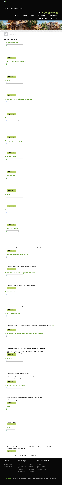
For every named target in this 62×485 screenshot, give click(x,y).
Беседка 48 (8, 358)
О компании (53, 15)
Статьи (31, 464)
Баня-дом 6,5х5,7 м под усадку (15, 385)
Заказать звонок (41, 469)
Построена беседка (11, 42)
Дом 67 (7, 406)
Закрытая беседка (11, 156)
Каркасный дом (10, 292)
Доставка (20, 469)
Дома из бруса (8, 464)
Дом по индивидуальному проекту (16, 254)
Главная (17, 15)
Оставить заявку (41, 468)
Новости (31, 466)
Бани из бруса (8, 466)
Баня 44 (7, 428)
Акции (33, 15)
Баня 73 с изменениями (12, 313)
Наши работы (43, 18)
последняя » (33, 455)
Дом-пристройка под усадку (14, 141)
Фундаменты (21, 471)
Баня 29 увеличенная (11, 228)
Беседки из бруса (9, 468)
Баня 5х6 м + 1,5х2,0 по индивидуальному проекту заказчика (24, 333)
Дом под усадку (10, 175)
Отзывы (20, 468)
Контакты (54, 18)
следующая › (23, 455)
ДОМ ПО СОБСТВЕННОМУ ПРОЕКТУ (16, 61)
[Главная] (6, 2)
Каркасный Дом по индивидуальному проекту (20, 273)
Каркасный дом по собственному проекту (19, 99)
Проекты (25, 15)
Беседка (7, 80)
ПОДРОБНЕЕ (11, 57)
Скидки (20, 464)
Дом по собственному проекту (15, 118)
